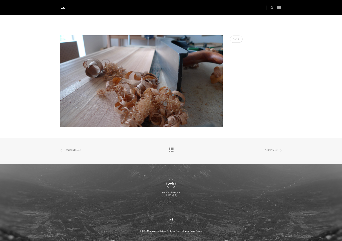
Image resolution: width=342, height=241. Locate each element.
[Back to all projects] (171, 149)
